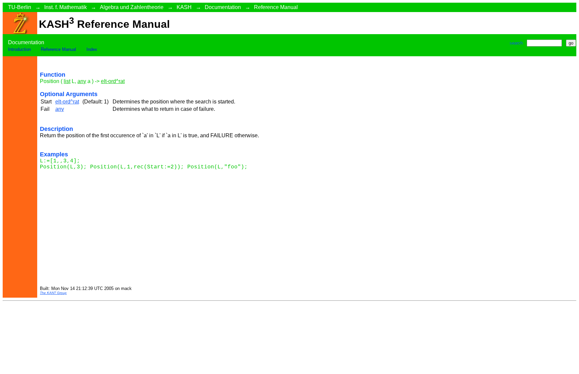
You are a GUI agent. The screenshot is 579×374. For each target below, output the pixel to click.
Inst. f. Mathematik (65, 7)
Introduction (19, 49)
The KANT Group (53, 293)
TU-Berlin (19, 7)
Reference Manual (276, 7)
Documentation (223, 7)
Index (91, 49)
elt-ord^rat (113, 81)
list (67, 81)
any (81, 81)
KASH (184, 7)
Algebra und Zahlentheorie (132, 7)
